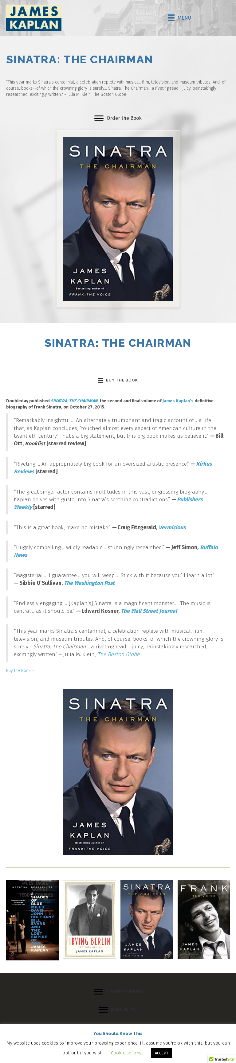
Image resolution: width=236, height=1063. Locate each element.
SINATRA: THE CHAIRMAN (74, 401)
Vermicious (172, 527)
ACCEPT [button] (161, 1053)
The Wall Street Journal (149, 611)
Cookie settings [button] (127, 1053)
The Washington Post (89, 583)
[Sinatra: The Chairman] (146, 919)
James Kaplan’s (178, 401)
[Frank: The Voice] (204, 919)
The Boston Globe (118, 654)
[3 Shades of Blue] (32, 920)
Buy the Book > (20, 670)
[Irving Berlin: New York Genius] (89, 919)
